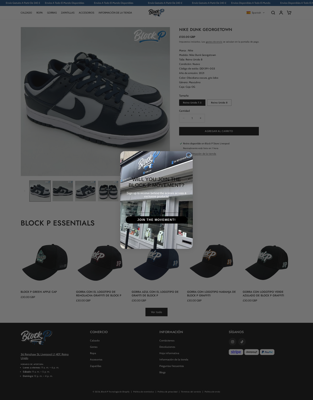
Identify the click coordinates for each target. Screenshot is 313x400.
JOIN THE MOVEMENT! (156, 219)
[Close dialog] (189, 155)
